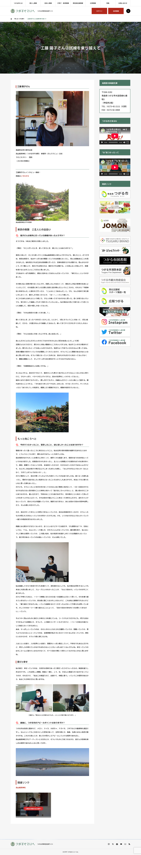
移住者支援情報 (78, 3)
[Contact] (125, 844)
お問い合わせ (122, 3)
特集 (107, 3)
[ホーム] (11, 19)
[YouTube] (121, 844)
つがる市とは (18, 3)
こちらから (25, 176)
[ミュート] (124, 142)
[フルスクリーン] (128, 142)
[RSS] (129, 844)
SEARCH (128, 11)
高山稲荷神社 (21, 787)
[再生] (102, 142)
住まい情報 (48, 3)
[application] (114, 136)
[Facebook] (117, 844)
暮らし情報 (33, 3)
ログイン (99, 11)
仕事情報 (93, 3)
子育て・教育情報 (63, 3)
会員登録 (116, 11)
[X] (113, 844)
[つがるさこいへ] (23, 11)
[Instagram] (109, 844)
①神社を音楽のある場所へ (33, 809)
